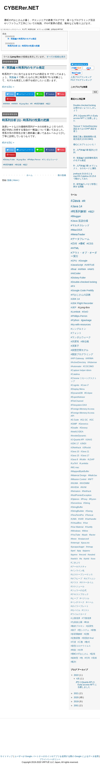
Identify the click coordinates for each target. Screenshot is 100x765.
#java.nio (85, 543)
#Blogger (76, 216)
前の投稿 (62, 175)
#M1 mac (75, 467)
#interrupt (75, 543)
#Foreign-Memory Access (82, 409)
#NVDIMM (84, 483)
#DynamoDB (77, 393)
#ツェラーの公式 (78, 590)
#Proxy (84, 499)
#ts (80, 559)
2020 (76, 697)
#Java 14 (76, 206)
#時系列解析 (39, 104)
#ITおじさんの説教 (80, 294)
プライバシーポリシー (50, 759)
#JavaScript (77, 265)
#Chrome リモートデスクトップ (83, 379)
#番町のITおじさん (79, 654)
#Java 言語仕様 (79, 220)
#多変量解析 (76, 634)
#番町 (82, 243)
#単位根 (18, 165)
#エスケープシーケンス (82, 574)
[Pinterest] (10, 99)
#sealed (91, 555)
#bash (85, 535)
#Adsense (92, 362)
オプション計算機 (43, 29)
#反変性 (89, 626)
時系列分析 (32, 29)
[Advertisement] (84, 46)
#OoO (85, 311)
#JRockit (87, 447)
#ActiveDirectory (78, 362)
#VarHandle (90, 519)
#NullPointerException (81, 495)
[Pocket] (60, 94)
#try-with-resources (81, 324)
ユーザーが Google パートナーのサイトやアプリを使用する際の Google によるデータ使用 (56, 756)
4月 (78, 679)
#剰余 (86, 622)
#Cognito (75, 385)
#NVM (83, 487)
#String (86, 503)
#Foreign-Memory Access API (82, 414)
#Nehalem (75, 491)
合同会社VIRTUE (57, 29)
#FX (73, 286)
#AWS (91, 269)
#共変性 (75, 341)
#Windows (75, 531)
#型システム (83, 630)
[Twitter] (10, 94)
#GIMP (74, 424)
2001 (76, 705)
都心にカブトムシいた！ (84, 144)
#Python (75, 320)
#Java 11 (85, 451)
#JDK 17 (75, 443)
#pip (79, 551)
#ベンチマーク (77, 602)
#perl (73, 551)
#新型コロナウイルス (81, 646)
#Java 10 (75, 451)
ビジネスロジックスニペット (11, 29)
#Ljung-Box (24, 104)
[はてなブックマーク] (25, 94)
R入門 (24, 29)
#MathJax (92, 475)
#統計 (48, 104)
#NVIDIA (75, 487)
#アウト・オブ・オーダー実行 (84, 254)
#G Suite (75, 420)
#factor (92, 535)
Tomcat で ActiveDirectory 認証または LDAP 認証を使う (85, 128)
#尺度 (73, 642)
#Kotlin (83, 459)
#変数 (93, 630)
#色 (81, 658)
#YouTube (75, 535)
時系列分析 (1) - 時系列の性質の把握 (24, 46)
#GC (91, 420)
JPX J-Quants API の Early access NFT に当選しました (85, 118)
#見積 (94, 658)
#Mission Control (78, 479)
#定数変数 (75, 638)
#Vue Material (77, 527)
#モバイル (75, 610)
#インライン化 (77, 570)
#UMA (74, 519)
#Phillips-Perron (33, 159)
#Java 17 (85, 455)
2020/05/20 (9, 43)
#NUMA (74, 483)
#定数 (86, 634)
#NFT (90, 479)
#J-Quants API (77, 440)
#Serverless (76, 503)
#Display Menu (78, 389)
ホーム (29, 175)
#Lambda (83, 463)
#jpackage (86, 320)
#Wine (85, 531)
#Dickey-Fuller (9, 159)
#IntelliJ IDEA (77, 432)
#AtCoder (76, 273)
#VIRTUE (89, 265)
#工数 (80, 642)
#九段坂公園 (76, 622)
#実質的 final (88, 638)
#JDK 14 (75, 299)
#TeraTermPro (77, 515)
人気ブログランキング (81, 77)
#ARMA (14, 104)
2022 (76, 675)
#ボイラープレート (80, 606)
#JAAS (89, 440)
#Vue (85, 523)
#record (82, 555)
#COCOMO (88, 366)
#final (73, 269)
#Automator (76, 366)
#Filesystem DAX (79, 405)
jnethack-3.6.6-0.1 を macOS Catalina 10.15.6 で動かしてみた (84, 176)
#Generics (83, 424)
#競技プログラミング (82, 354)
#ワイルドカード (78, 614)
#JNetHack (76, 447)
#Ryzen (92, 499)
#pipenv (86, 551)
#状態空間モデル (79, 350)
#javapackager (77, 547)
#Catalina (75, 374)
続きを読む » (8, 87)
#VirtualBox (76, 523)
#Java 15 (75, 455)
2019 (76, 701)
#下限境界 (86, 618)
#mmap (89, 547)
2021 (76, 693)
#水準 (80, 650)
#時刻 (73, 650)
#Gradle (74, 428)
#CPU (74, 260)
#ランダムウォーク (50, 159)
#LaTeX (74, 463)
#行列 (87, 658)
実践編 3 (13, 77)
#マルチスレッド (80, 225)
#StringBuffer (77, 507)
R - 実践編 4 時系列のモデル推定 (22, 39)
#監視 (92, 654)
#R (31, 104)
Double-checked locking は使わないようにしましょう (84, 107)
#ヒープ (74, 598)
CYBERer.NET (21, 8)
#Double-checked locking (84, 282)
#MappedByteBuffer (80, 471)
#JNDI (83, 443)
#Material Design (78, 475)
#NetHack (86, 491)
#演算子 (75, 346)
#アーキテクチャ (78, 567)
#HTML (75, 248)
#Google (83, 260)
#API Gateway (77, 358)
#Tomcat (89, 515)
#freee (74, 539)
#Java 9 (74, 459)
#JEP (73, 307)
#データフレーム (80, 239)
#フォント (76, 333)
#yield (86, 559)
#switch (74, 559)
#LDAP (91, 459)
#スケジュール (77, 586)
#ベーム (89, 602)
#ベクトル (84, 598)
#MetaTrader (78, 234)
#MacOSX (76, 229)
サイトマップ (6, 756)
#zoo (93, 559)
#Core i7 (85, 385)
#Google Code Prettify (82, 290)
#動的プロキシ (77, 626)
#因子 (73, 630)
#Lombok (75, 311)
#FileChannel (77, 401)
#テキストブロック (80, 594)
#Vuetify (88, 527)
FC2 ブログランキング (81, 80)
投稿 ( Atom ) (13, 180)
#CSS (90, 243)
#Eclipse (88, 393)
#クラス (74, 582)
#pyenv (74, 555)
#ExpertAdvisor (78, 397)
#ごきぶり (75, 562)
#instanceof (83, 539)
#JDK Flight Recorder (82, 303)
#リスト (85, 610)
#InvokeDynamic (78, 436)
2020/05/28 (9, 36)
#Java (75, 201)
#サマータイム (86, 582)
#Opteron (75, 499)
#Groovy (84, 428)
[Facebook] (50, 94)
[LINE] (39, 94)
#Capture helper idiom (81, 370)
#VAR (81, 519)
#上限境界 (75, 618)
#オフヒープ (76, 578)
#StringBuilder (77, 511)
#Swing (89, 511)
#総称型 (74, 658)
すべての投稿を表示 (56, 57)
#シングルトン (78, 329)
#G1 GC (84, 420)
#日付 (74, 243)
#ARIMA (6, 104)
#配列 (73, 662)
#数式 (87, 642)
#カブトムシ (89, 578)
